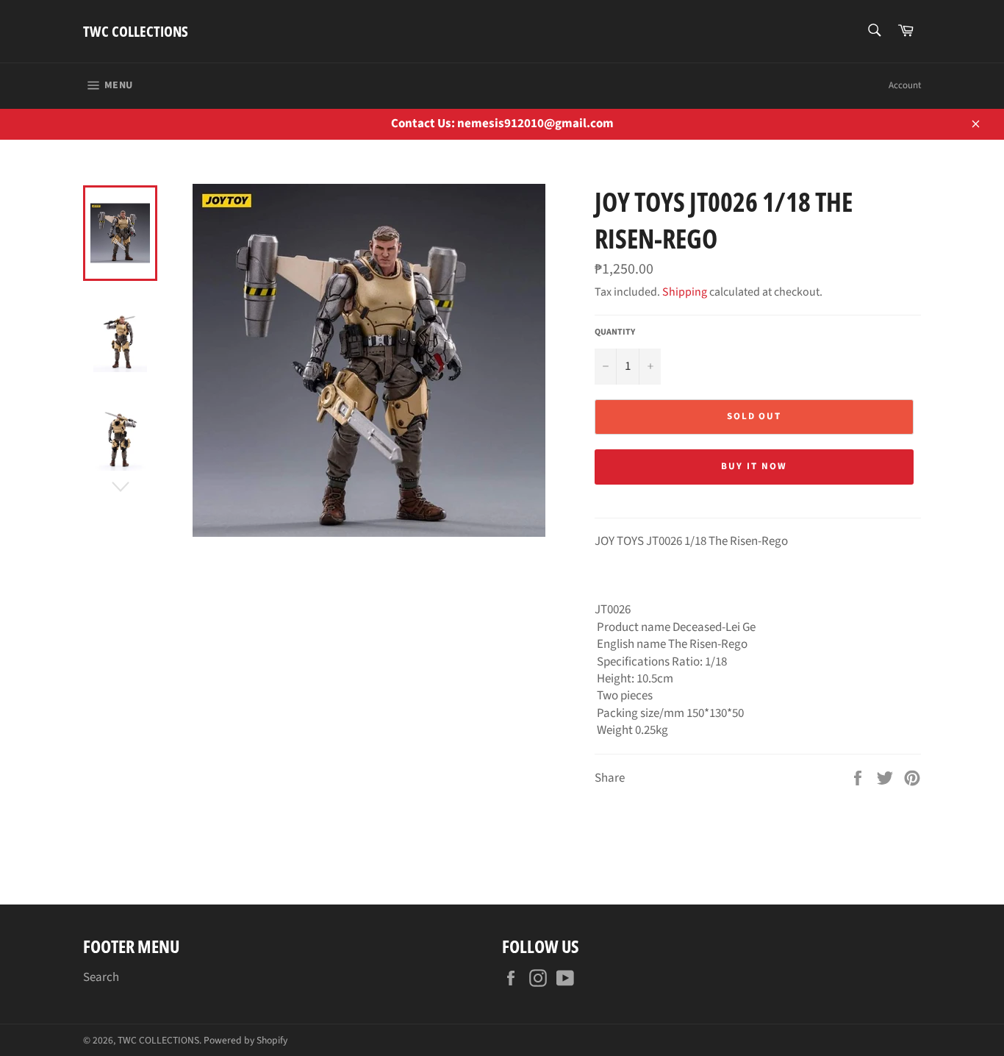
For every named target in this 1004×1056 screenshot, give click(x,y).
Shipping (684, 292)
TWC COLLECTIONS (135, 31)
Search (101, 977)
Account (905, 85)
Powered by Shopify (245, 1040)
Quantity (615, 332)
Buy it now (754, 466)
